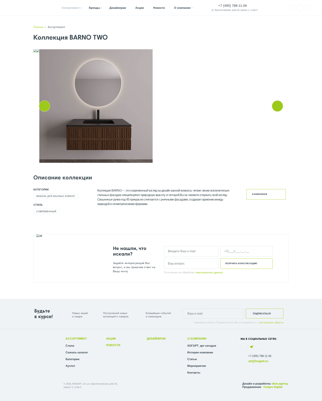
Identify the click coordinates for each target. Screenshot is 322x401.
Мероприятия (196, 365)
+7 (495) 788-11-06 (259, 356)
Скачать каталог (77, 352)
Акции (139, 7)
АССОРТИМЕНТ (76, 339)
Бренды (94, 7)
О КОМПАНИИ (196, 339)
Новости (159, 7)
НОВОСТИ (113, 345)
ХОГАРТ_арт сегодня (201, 345)
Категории (72, 359)
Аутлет (70, 365)
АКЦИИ (111, 339)
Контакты (193, 372)
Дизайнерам (117, 7)
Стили (70, 345)
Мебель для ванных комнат (55, 196)
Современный (46, 211)
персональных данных (209, 272)
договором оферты (271, 322)
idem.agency (280, 383)
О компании (182, 7)
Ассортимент (71, 7)
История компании (200, 352)
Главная (38, 27)
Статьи (192, 359)
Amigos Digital (272, 386)
